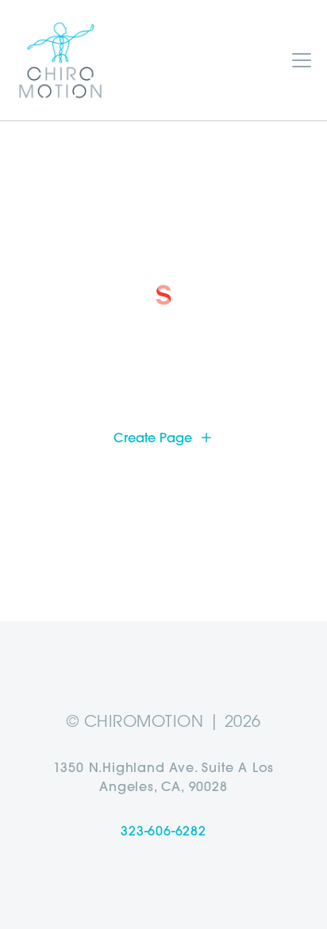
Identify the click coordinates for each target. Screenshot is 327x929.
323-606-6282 (163, 831)
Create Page (152, 437)
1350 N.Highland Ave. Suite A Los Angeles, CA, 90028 (164, 776)
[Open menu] (301, 60)
